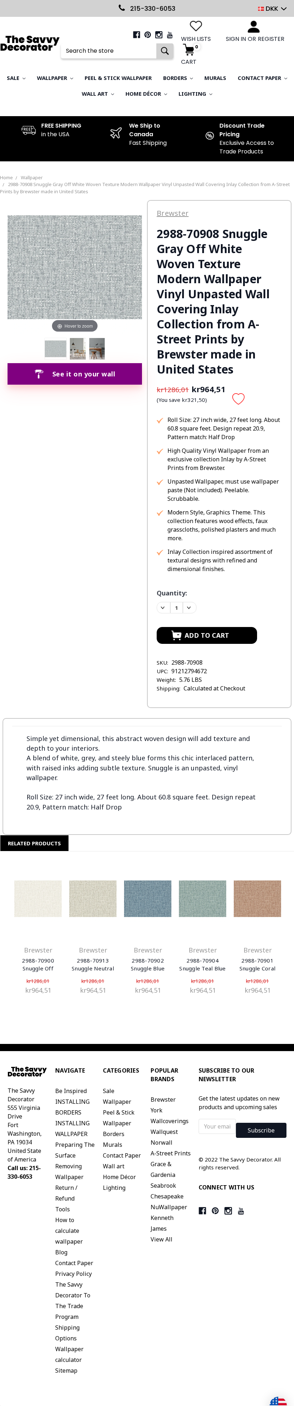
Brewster (163, 1099)
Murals (215, 77)
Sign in (236, 39)
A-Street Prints (171, 1153)
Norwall (161, 1142)
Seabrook (163, 1185)
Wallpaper (52, 77)
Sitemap (66, 1370)
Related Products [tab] (34, 843)
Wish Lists (196, 39)
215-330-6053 (151, 8)
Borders (176, 77)
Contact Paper (260, 77)
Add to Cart (38, 900)
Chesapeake (167, 1196)
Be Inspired (71, 1091)
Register (271, 39)
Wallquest (164, 1132)
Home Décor (143, 93)
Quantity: (172, 593)
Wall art (95, 93)
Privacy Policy (73, 1274)
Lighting (193, 93)
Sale (14, 77)
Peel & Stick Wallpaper (118, 77)
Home (6, 177)
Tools (62, 1209)
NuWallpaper (169, 1207)
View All (161, 1239)
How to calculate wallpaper (69, 1230)
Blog (61, 1252)
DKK (272, 8)
